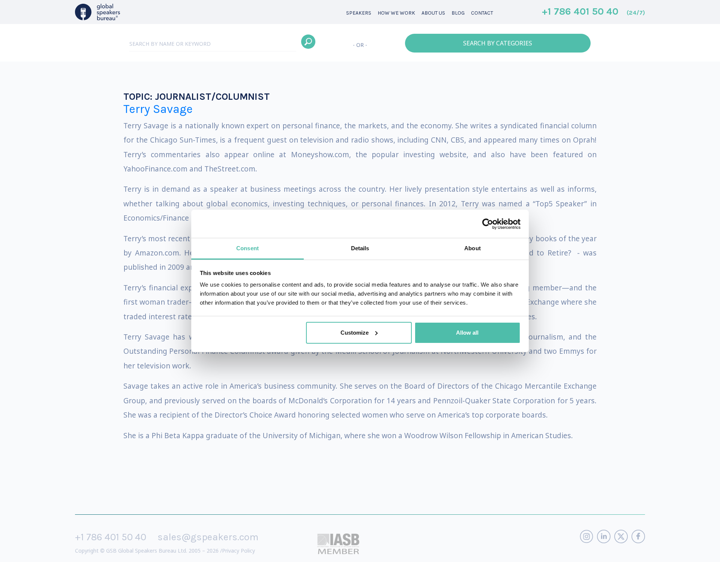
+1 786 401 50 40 (593, 12)
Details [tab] (360, 248)
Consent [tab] (247, 248)
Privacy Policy (238, 550)
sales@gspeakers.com (208, 537)
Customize (354, 332)
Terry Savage (158, 109)
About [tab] (472, 248)
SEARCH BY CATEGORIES (497, 43)
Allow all (467, 332)
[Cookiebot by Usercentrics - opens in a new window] (487, 224)
